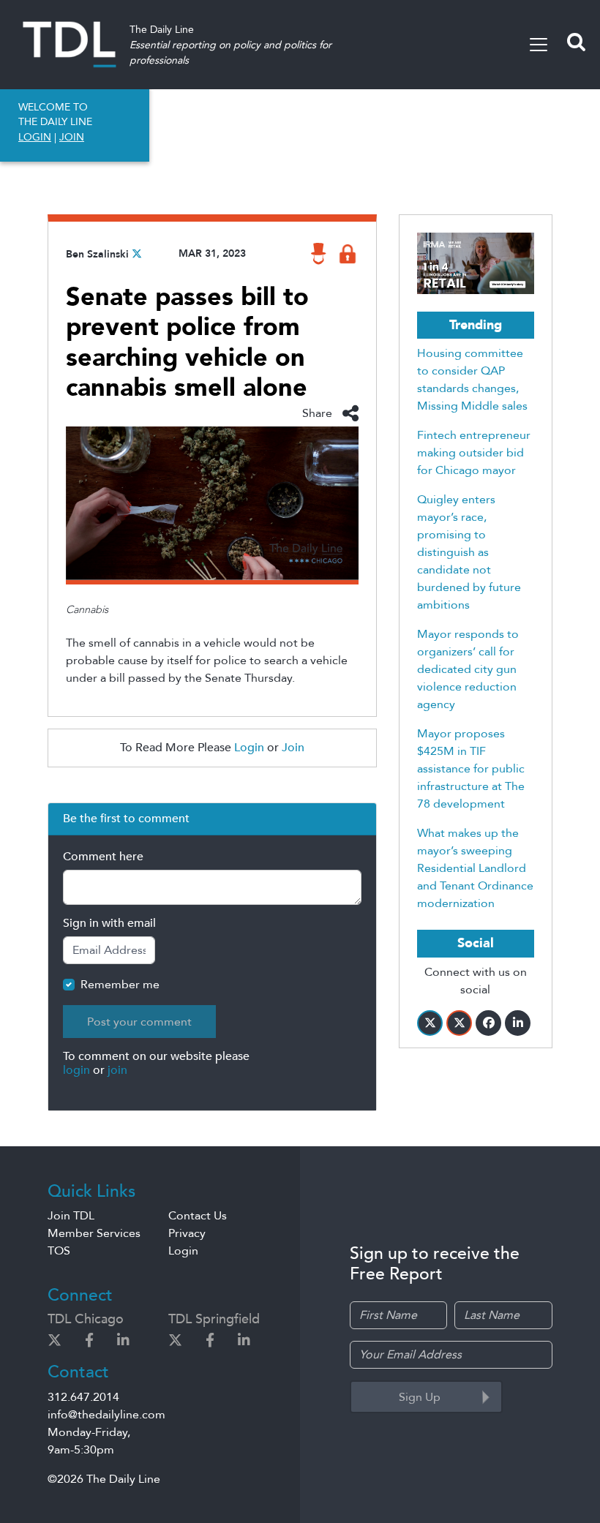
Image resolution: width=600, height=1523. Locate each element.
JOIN (71, 137)
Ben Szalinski (97, 254)
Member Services (94, 1233)
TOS (59, 1251)
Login (249, 748)
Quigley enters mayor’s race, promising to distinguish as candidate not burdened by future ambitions (469, 552)
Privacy (187, 1233)
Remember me (120, 985)
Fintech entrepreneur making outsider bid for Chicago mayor (473, 452)
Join (293, 748)
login (76, 1070)
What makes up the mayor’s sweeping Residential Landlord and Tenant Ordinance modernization (475, 868)
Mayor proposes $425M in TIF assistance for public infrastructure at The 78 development (471, 769)
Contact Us (197, 1216)
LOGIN (34, 137)
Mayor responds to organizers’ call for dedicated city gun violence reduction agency (468, 669)
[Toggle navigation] (538, 44)
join (117, 1070)
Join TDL (71, 1216)
